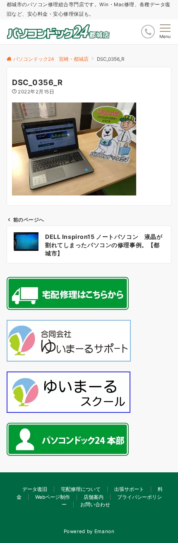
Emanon (104, 531)
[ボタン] (148, 31)
